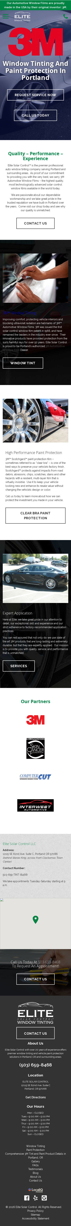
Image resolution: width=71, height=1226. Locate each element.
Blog (35, 1172)
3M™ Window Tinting (19, 312)
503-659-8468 (49, 962)
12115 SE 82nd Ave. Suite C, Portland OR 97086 (30, 853)
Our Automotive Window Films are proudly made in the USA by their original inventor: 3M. (35, 5)
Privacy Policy (35, 1210)
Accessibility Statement (35, 1218)
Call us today (13, 496)
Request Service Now (35, 95)
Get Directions (35, 1097)
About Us (35, 1176)
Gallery (35, 1161)
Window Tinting (35, 1146)
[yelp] (35, 1197)
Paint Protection (35, 1149)
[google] (44, 1197)
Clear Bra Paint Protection (35, 515)
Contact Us (35, 223)
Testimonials (35, 1169)
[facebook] (26, 1197)
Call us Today (35, 115)
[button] (35, 919)
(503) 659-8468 (35, 1065)
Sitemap (35, 1214)
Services (18, 666)
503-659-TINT (11, 874)
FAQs (35, 1165)
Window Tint (23, 363)
